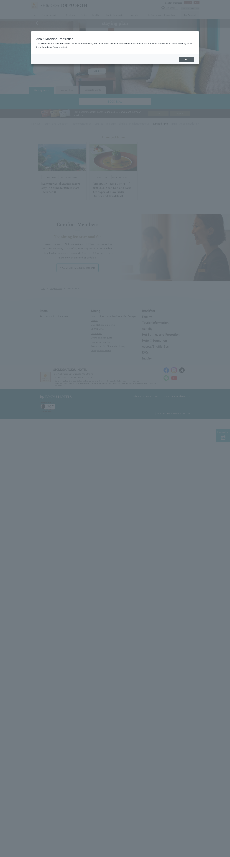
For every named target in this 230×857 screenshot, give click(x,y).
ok (186, 59)
